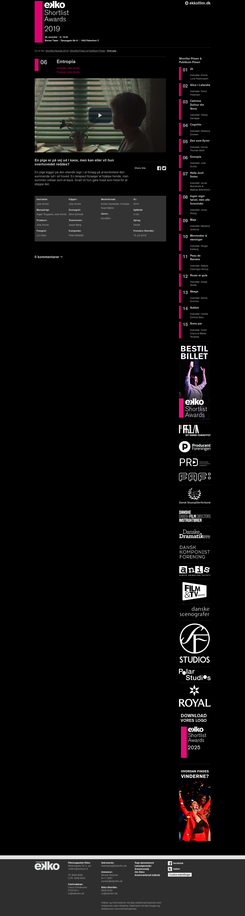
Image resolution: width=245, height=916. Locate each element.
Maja (193, 219)
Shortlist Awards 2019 (57, 50)
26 (191, 69)
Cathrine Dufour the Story (197, 104)
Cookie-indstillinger (179, 874)
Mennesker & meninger (198, 237)
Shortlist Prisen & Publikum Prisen (87, 50)
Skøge (194, 291)
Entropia (111, 50)
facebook (178, 863)
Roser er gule (198, 275)
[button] (100, 115)
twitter (176, 869)
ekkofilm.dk (199, 3)
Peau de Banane (195, 257)
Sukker (194, 307)
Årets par (196, 323)
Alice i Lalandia (200, 85)
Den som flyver (200, 140)
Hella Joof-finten (197, 174)
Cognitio (195, 124)
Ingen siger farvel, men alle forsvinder (200, 199)
